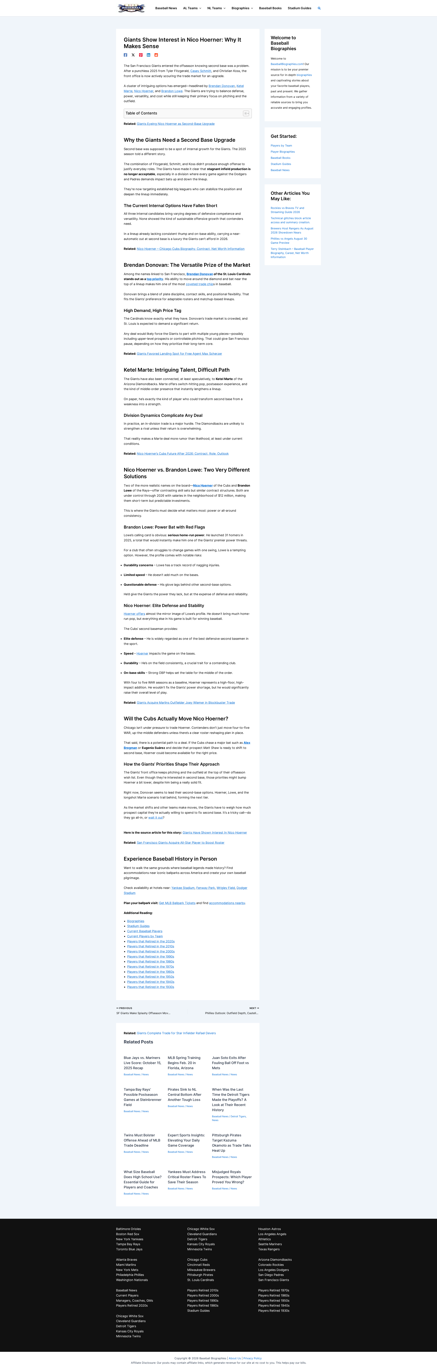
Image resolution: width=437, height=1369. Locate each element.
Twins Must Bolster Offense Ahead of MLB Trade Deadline (142, 1140)
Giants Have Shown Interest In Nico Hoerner (215, 832)
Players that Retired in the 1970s (150, 966)
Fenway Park (205, 888)
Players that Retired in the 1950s (150, 976)
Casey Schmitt (200, 71)
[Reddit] (156, 55)
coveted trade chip (199, 284)
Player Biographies (283, 151)
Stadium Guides (138, 926)
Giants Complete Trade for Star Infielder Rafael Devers (176, 1033)
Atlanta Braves (126, 1259)
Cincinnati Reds (198, 1264)
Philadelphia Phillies (130, 1275)
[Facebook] (125, 55)
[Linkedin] (148, 55)
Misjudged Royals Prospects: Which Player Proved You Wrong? (232, 1177)
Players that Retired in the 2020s (151, 941)
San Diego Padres (271, 1275)
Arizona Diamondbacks (275, 1259)
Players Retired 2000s (203, 1295)
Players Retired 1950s (273, 1300)
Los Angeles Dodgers (273, 1270)
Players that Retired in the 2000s (151, 951)
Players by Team (281, 145)
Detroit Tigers (238, 1116)
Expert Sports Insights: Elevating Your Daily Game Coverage (186, 1140)
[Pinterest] (141, 55)
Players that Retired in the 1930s (150, 987)
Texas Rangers (269, 1249)
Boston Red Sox (127, 1234)
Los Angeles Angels (272, 1234)
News (145, 1074)
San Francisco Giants (273, 1280)
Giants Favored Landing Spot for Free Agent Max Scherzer (179, 353)
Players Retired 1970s (273, 1290)
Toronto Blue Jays (129, 1249)
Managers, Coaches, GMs (134, 1300)
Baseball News (132, 1074)
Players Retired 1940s (274, 1305)
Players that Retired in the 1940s (150, 982)
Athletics (264, 1239)
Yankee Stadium (183, 888)
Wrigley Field (226, 888)
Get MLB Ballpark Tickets (177, 903)
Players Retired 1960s (273, 1295)
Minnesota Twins (128, 1336)
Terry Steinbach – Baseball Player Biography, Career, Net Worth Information (292, 253)
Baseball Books (280, 157)
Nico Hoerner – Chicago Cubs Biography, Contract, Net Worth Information (191, 249)
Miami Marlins (126, 1264)
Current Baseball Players (144, 931)
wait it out (155, 817)
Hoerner (142, 653)
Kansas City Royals (130, 1331)
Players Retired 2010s (202, 1290)
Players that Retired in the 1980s (150, 961)
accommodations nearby (227, 903)
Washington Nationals (132, 1280)
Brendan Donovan (222, 86)
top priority (155, 279)
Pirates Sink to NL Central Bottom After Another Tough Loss (184, 1094)
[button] (199, 8)
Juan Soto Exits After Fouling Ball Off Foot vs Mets (230, 1063)
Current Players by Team (145, 936)
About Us (235, 1358)
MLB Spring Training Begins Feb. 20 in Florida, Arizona (184, 1063)
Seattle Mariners (270, 1244)
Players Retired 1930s (273, 1310)
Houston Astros (269, 1229)
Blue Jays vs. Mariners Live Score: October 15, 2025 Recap (142, 1063)
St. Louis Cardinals (200, 1280)
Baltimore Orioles (128, 1229)
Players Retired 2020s (132, 1305)
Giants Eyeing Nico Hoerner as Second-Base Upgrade (176, 124)
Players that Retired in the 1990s (150, 956)
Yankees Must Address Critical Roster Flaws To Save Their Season (187, 1177)
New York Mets (127, 1270)
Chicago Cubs (197, 1259)
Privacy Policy (252, 1358)
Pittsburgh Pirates (200, 1275)
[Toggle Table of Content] (244, 113)
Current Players (127, 1295)
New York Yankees (129, 1239)
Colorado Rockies (271, 1264)
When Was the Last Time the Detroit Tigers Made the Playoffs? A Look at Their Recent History (231, 1099)
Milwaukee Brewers (201, 1270)
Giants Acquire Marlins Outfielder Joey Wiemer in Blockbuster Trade (186, 702)
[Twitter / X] (133, 55)
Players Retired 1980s (202, 1305)
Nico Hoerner (143, 91)
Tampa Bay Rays (128, 1244)
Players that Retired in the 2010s (150, 946)
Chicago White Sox (130, 1316)
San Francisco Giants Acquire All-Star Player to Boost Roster (180, 842)
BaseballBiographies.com (287, 64)
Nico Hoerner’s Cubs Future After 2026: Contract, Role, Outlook (183, 453)
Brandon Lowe (171, 91)
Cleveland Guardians (131, 1321)
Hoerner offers (134, 614)
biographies (304, 75)
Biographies (135, 921)
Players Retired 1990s (202, 1300)
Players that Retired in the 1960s (150, 971)
